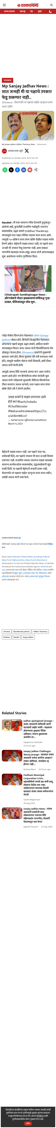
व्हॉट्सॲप (5, 576)
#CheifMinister (18, 406)
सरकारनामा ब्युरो (15, 151)
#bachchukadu (27, 401)
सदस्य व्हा (17, 538)
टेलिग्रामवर (43, 573)
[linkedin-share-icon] (23, 172)
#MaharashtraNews (21, 411)
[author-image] (4, 151)
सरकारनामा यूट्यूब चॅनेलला (40, 576)
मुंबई (40, 11)
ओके (28, 1123)
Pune (32, 560)
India (27, 560)
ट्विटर (21, 573)
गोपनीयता (40, 1116)
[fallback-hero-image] (12, 725)
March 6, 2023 (15, 424)
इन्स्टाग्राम (26, 573)
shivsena (6, 631)
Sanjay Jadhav (28, 637)
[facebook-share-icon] (17, 172)
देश (31, 11)
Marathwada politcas (21, 631)
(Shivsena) (27, 352)
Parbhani (6, 637)
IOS (3, 570)
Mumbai (41, 560)
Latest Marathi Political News (20, 557)
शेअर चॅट (34, 573)
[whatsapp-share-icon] (4, 172)
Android (44, 566)
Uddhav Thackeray (40, 631)
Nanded (16, 637)
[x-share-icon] (11, 172)
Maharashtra (18, 560)
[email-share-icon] (29, 172)
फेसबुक (15, 573)
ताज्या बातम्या (9, 11)
